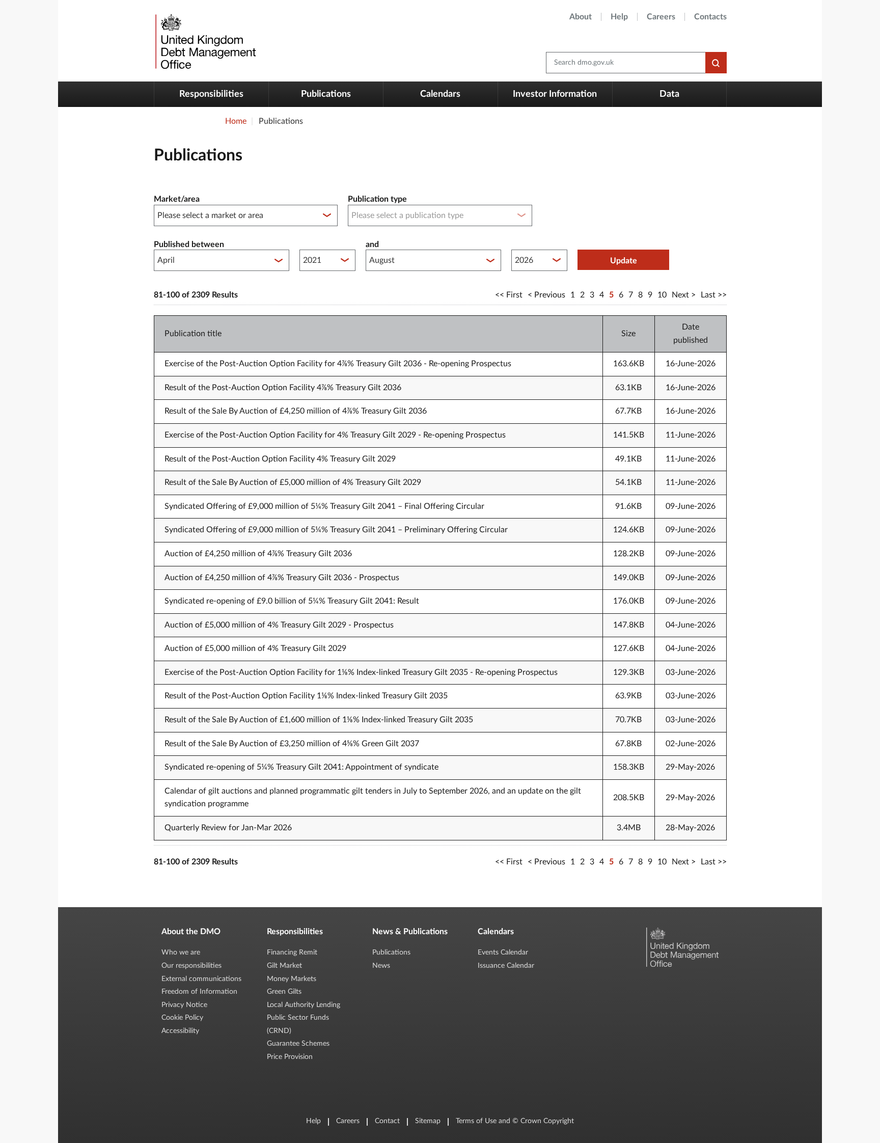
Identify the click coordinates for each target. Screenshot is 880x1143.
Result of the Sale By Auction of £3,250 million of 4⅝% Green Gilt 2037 (291, 744)
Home (235, 121)
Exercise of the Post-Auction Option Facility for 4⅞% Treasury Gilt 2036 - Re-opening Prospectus (337, 364)
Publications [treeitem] (391, 952)
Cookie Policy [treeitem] (182, 1017)
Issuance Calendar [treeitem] (506, 965)
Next (680, 295)
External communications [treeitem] (201, 979)
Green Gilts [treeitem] (284, 991)
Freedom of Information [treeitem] (199, 991)
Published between (189, 244)
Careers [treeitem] (661, 17)
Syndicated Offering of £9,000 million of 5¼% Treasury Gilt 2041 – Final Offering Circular (324, 506)
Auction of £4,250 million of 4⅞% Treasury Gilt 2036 (258, 554)
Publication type (377, 199)
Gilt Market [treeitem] (284, 965)
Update (623, 261)
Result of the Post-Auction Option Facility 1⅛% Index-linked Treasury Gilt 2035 (306, 696)
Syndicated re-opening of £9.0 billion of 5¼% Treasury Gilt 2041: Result (291, 601)
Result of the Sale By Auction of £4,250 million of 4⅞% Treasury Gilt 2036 (295, 411)
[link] (205, 41)
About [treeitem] (580, 17)
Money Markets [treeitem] (291, 979)
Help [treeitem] (619, 17)
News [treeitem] (381, 965)
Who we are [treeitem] (180, 952)
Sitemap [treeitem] (428, 1121)
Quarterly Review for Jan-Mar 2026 (228, 828)
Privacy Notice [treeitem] (184, 1005)
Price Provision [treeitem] (290, 1056)
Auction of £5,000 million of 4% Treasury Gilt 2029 (255, 648)
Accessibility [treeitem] (180, 1031)
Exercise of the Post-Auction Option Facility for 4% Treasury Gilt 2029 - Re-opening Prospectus (335, 435)
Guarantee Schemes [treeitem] (298, 1043)
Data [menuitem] (669, 94)
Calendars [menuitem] (440, 94)
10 (662, 295)
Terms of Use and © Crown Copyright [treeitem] (515, 1121)
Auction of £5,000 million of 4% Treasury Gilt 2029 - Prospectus (279, 625)
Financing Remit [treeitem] (292, 952)
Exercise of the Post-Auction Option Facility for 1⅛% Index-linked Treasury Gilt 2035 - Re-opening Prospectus (361, 672)
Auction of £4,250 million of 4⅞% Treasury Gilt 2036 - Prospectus (281, 578)
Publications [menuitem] (326, 94)
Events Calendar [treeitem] (503, 952)
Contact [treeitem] (387, 1121)
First (514, 295)
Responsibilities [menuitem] (211, 94)
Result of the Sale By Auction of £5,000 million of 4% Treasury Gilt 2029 (292, 482)
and (372, 244)
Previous (549, 295)
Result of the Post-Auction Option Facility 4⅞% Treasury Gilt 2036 (282, 388)
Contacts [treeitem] (710, 17)
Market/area (177, 199)
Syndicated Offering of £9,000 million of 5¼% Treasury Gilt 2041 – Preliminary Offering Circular (336, 530)
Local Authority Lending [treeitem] (303, 1005)
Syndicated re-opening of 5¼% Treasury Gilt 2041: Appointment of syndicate (301, 767)
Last (708, 295)
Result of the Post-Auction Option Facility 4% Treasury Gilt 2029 (280, 459)
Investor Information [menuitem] (555, 94)
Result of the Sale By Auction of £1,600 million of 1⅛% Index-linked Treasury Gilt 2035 (318, 720)
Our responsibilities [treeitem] (191, 965)
